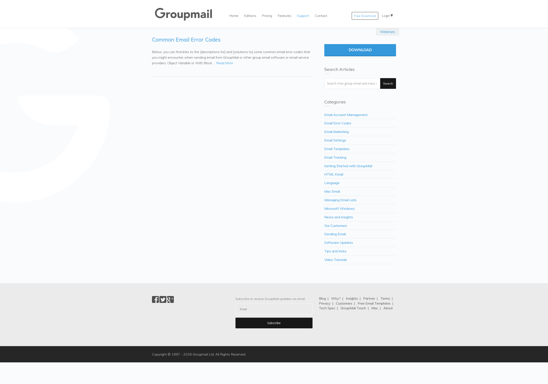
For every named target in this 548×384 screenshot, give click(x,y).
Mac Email (332, 191)
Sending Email (335, 234)
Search (388, 83)
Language (332, 183)
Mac (374, 308)
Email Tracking (335, 157)
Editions (250, 15)
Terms (385, 298)
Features (284, 15)
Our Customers (335, 225)
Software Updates (338, 242)
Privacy (325, 303)
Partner (369, 298)
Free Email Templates (374, 303)
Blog (322, 298)
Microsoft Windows (339, 208)
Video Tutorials (335, 259)
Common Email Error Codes (186, 39)
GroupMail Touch (353, 308)
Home (233, 15)
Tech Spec (327, 308)
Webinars (387, 32)
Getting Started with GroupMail (348, 166)
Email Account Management (346, 115)
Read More (224, 63)
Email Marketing (336, 131)
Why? (336, 298)
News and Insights (338, 217)
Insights (352, 298)
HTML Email (333, 174)
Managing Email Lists (340, 200)
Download (360, 49)
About (388, 308)
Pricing (267, 15)
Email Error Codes (337, 123)
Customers (344, 303)
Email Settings (335, 140)
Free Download (365, 16)
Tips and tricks (335, 251)
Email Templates (337, 149)
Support (303, 15)
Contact (321, 15)
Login (386, 15)
